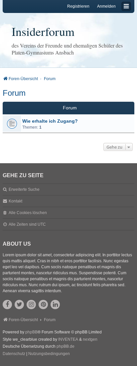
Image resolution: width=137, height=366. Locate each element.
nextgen (90, 339)
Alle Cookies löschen (28, 212)
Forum (14, 92)
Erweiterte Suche (24, 189)
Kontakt (15, 201)
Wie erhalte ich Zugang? (50, 121)
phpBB (31, 332)
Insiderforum (43, 31)
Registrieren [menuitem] (78, 6)
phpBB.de (65, 346)
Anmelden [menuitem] (106, 6)
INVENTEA (68, 339)
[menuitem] (14, 354)
